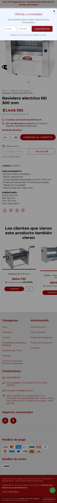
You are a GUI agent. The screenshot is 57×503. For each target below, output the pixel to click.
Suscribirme (42, 28)
